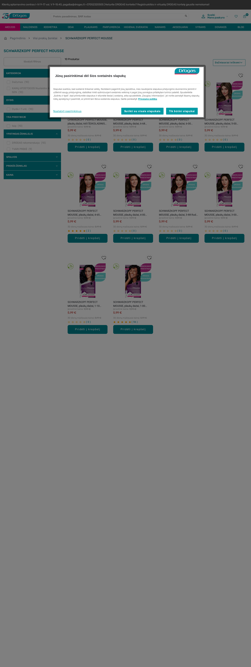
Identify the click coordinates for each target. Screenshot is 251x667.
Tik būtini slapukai (182, 111)
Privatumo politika (147, 99)
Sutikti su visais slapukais (142, 111)
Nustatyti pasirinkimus (67, 111)
